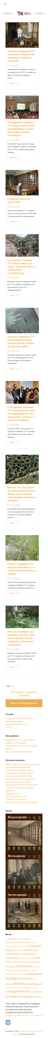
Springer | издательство (16, 799)
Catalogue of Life (13, 794)
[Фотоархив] (24, 872)
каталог (16, 974)
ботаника (24, 966)
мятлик (34, 979)
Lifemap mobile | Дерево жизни (19, 770)
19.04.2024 (14, 425)
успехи (11, 996)
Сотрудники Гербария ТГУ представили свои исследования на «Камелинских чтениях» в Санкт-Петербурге (21, 414)
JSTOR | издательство (16, 796)
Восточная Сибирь (11, 946)
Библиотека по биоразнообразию (21, 779)
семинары (34, 987)
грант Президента (13, 970)
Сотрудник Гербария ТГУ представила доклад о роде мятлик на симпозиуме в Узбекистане (21, 266)
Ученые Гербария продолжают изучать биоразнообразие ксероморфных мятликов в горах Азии (21, 638)
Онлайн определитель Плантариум (22, 802)
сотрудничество (18, 991)
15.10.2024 (14, 278)
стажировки (36, 991)
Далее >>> (14, 83)
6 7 (6, 939)
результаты (9, 987)
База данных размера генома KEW (22, 785)
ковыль (22, 974)
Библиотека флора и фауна (18, 782)
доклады (24, 970)
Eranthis (12, 939)
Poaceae (26, 939)
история (9, 974)
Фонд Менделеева (19, 962)
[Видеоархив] (24, 833)
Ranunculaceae (13, 942)
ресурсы (16, 987)
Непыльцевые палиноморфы (19, 752)
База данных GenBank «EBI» (19, 776)
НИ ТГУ (9, 727)
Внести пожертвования (24, 703)
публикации (34, 983)
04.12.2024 (14, 207)
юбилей (36, 997)
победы (9, 984)
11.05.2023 (14, 649)
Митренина (22, 958)
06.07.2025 (14, 66)
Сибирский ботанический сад (19, 718)
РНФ (37, 958)
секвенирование (25, 987)
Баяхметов (33, 942)
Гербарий (35, 946)
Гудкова (10, 950)
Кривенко (19, 950)
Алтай (27, 942)
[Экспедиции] (24, 910)
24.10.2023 (14, 505)
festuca (19, 939)
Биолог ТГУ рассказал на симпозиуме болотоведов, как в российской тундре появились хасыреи (21, 494)
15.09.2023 (14, 579)
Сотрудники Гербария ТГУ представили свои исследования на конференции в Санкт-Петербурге (21, 129)
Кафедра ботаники (14, 721)
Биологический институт (17, 724)
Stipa (22, 942)
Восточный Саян (23, 946)
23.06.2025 (14, 140)
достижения (32, 970)
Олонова (29, 958)
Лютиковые (12, 958)
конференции (33, 973)
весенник (35, 967)
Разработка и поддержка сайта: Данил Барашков (24, 1015)
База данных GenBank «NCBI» (20, 773)
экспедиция (24, 996)
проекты (20, 984)
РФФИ (9, 962)
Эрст (13, 966)
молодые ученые (19, 978)
